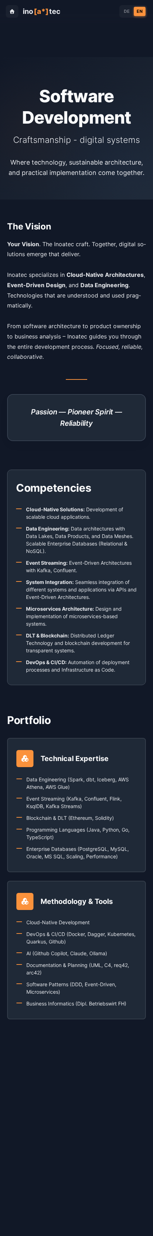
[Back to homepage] (12, 11)
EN (140, 11)
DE (127, 11)
